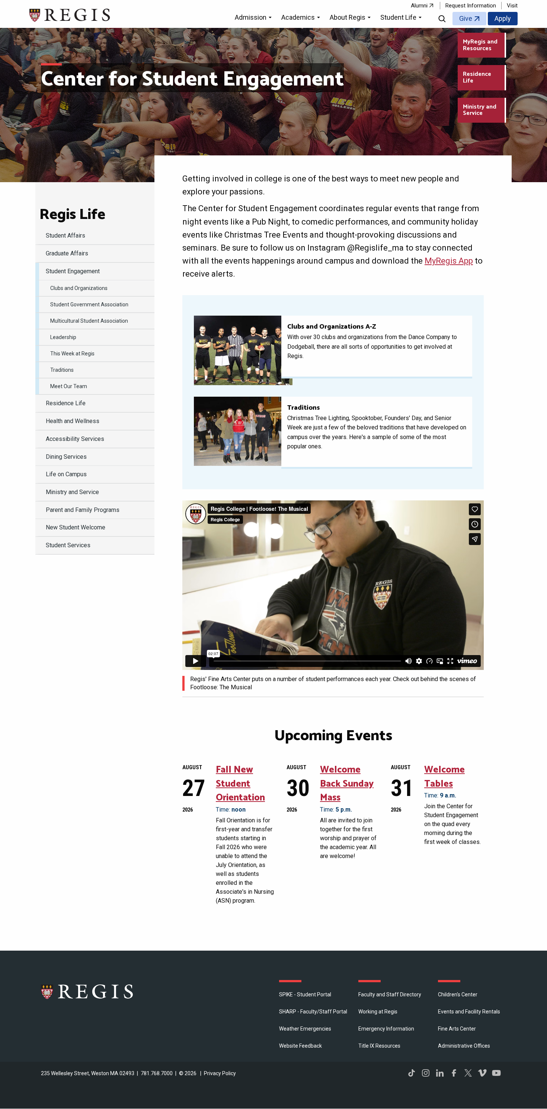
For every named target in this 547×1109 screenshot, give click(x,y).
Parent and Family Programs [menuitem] (82, 509)
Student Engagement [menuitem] (73, 271)
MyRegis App (449, 260)
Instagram (425, 1073)
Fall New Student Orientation (240, 784)
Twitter (468, 1073)
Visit (512, 5)
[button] (254, 18)
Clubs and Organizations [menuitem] (79, 288)
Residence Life (477, 77)
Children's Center (457, 994)
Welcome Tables (444, 777)
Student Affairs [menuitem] (65, 235)
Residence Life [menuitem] (66, 403)
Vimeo (482, 1073)
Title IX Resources (379, 1046)
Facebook (454, 1073)
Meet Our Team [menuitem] (68, 386)
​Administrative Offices (464, 1046)
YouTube (496, 1073)
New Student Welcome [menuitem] (75, 527)
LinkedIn (439, 1073)
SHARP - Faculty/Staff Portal (313, 1012)
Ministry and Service (479, 110)
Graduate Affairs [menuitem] (67, 253)
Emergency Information (386, 1029)
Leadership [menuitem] (63, 337)
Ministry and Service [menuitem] (72, 492)
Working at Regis (377, 1012)
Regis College (87, 991)
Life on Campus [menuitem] (66, 474)
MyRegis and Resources (480, 45)
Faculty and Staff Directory (389, 994)
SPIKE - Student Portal (305, 994)
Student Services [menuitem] (68, 545)
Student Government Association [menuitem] (89, 304)
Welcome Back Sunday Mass (347, 784)
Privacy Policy (220, 1073)
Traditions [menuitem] (62, 370)
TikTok (411, 1073)
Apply (503, 18)
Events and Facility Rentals (469, 1012)
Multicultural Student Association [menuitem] (89, 321)
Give (465, 18)
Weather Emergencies (305, 1029)
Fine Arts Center (457, 1029)
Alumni (419, 5)
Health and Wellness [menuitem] (72, 421)
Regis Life (72, 215)
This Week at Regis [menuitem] (72, 354)
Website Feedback (300, 1046)
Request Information (470, 5)
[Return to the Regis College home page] (70, 14)
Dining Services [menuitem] (66, 456)
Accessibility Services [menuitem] (75, 438)
